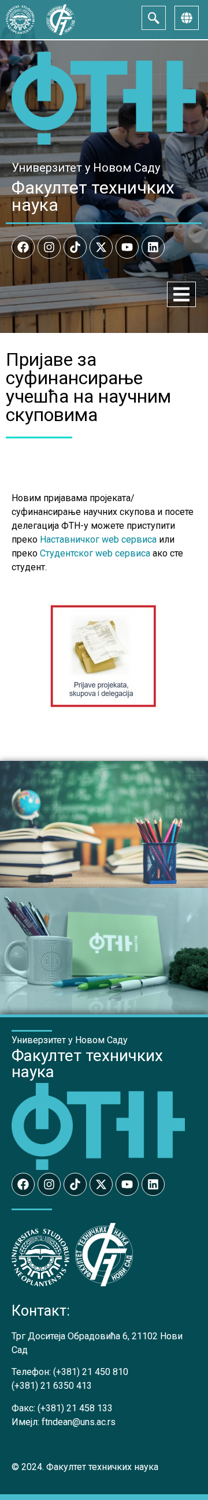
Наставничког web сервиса (98, 539)
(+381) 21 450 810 (90, 1371)
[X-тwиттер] (101, 247)
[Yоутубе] (127, 247)
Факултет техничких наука (93, 196)
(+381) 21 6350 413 (52, 1385)
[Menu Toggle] (181, 294)
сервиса (131, 553)
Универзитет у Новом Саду (86, 168)
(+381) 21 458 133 (75, 1408)
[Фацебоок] (23, 247)
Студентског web (76, 553)
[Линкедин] (153, 247)
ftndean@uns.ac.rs (79, 1421)
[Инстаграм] (49, 247)
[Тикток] (75, 247)
